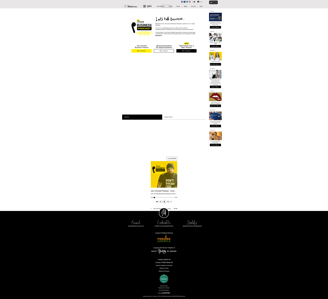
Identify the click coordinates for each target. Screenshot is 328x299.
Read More (158, 35)
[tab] (142, 117)
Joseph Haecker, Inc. (148, 296)
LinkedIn (163, 222)
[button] (193, 1)
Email (135, 222)
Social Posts (164, 286)
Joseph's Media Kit (164, 259)
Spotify (192, 222)
